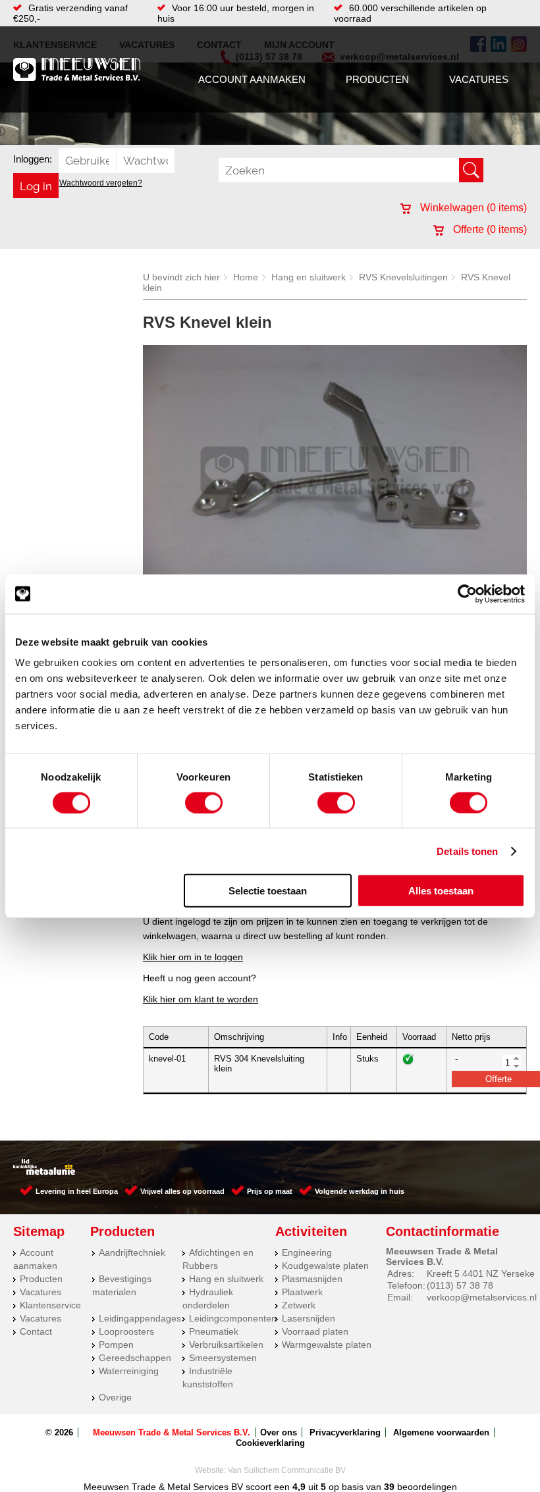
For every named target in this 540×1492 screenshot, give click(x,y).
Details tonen (467, 850)
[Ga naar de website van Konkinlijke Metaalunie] (44, 1171)
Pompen (116, 1344)
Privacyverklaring (345, 1432)
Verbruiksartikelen (226, 1344)
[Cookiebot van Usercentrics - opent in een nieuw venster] (467, 594)
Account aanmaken (252, 79)
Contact (36, 1331)
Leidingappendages (140, 1318)
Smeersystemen (223, 1357)
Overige (115, 1397)
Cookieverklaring (270, 1443)
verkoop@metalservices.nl (482, 1297)
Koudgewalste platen (325, 1265)
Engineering (307, 1252)
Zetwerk (298, 1305)
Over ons (278, 1432)
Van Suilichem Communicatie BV (287, 1470)
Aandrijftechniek (132, 1252)
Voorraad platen (315, 1331)
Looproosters (126, 1331)
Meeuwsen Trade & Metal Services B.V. (171, 1432)
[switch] (204, 802)
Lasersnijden (308, 1318)
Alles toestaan (440, 890)
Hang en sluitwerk (308, 277)
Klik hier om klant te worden (200, 999)
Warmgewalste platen (326, 1344)
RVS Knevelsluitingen (403, 277)
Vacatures (478, 79)
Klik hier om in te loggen (193, 957)
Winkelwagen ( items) (472, 207)
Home (245, 277)
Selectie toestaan (268, 890)
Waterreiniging (129, 1371)
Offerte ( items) (488, 229)
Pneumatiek (213, 1331)
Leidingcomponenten (233, 1318)
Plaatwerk (302, 1292)
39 (389, 1486)
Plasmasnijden (312, 1278)
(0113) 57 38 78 (460, 1285)
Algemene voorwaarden (441, 1432)
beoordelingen (425, 1486)
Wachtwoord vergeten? (100, 183)
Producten (377, 79)
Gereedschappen (135, 1357)
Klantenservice (50, 1305)
